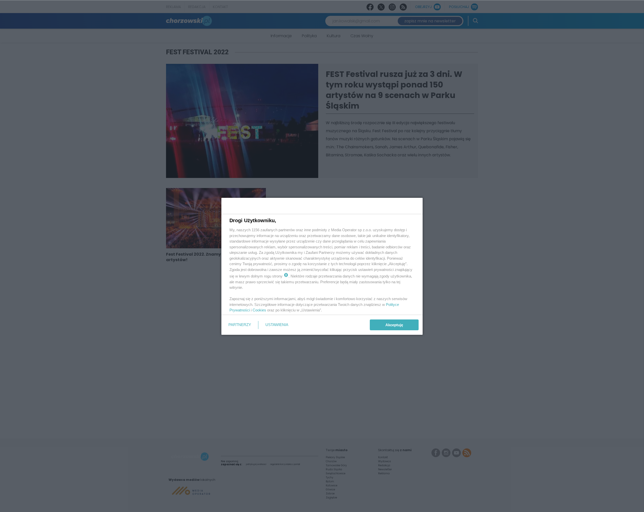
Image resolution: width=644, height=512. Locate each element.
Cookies (259, 310)
